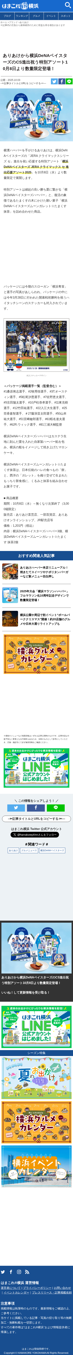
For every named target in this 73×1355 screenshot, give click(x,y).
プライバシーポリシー (37, 1287)
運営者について (11, 1287)
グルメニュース (29, 850)
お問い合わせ (62, 1287)
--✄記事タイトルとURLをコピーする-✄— (23, 83)
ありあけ (13, 850)
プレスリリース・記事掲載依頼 (52, 1292)
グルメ (36, 15)
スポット (66, 15)
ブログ (7, 15)
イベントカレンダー (16, 1292)
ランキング (22, 15)
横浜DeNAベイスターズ (52, 850)
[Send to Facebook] (61, 81)
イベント (51, 15)
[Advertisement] (36, 38)
